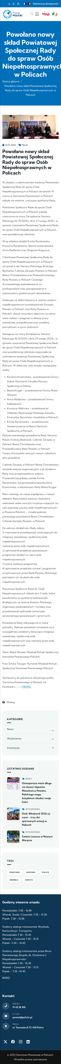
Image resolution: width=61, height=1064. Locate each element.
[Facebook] (13, 1042)
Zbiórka (14, 880)
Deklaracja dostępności (46, 3)
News (25, 144)
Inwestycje (13, 747)
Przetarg (15, 872)
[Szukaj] (32, 14)
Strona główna (10, 81)
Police (45, 872)
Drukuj (10, 702)
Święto (29, 880)
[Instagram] (20, 1042)
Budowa (30, 872)
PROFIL (26, 686)
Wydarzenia (14, 738)
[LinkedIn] (28, 1042)
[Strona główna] (12, 14)
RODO (6, 977)
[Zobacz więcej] (13, 783)
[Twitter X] (5, 1042)
